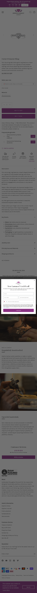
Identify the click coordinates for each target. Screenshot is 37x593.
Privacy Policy (5, 307)
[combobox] (5, 301)
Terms (8, 307)
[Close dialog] (34, 280)
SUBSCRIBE (18, 310)
